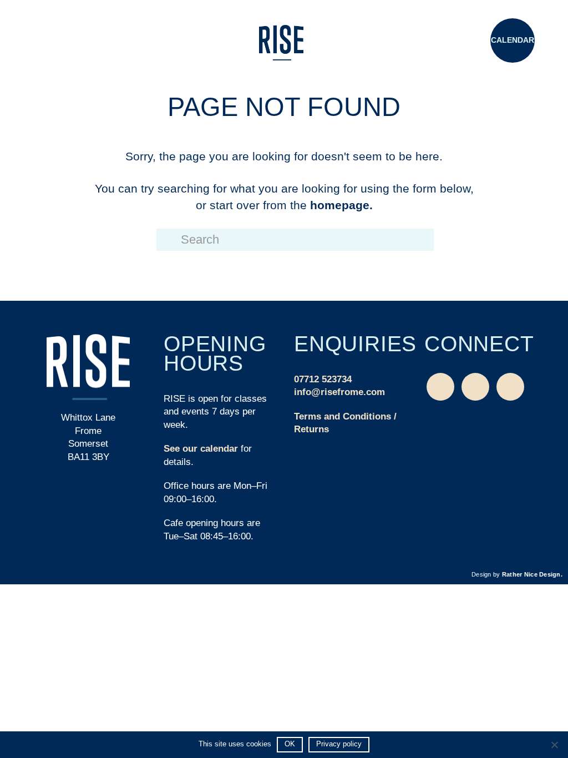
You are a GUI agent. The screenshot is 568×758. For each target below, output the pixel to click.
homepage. (341, 205)
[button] (55, 41)
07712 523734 (323, 379)
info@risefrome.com (339, 392)
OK (290, 744)
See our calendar (201, 448)
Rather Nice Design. (532, 574)
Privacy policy (339, 744)
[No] (554, 744)
